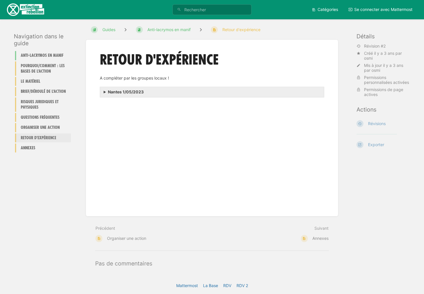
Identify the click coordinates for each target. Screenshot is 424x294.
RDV (227, 285)
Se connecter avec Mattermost (383, 9)
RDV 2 (242, 285)
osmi (368, 58)
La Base (210, 285)
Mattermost (187, 285)
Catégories (328, 9)
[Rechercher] (179, 9)
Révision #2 (375, 46)
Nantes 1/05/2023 (126, 91)
